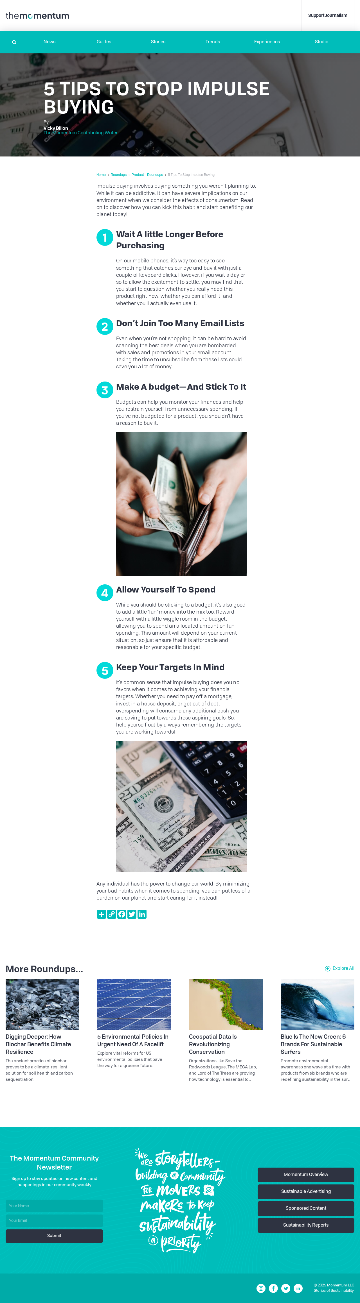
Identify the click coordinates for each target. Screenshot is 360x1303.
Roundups (119, 175)
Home (101, 175)
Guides (104, 42)
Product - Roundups (147, 175)
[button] (49, 42)
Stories (158, 42)
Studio (321, 42)
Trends (213, 42)
